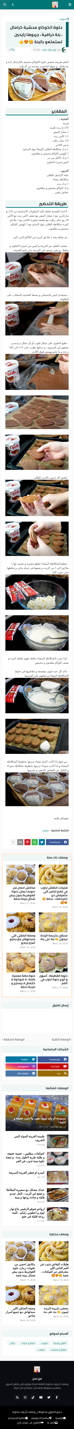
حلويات (62, 19)
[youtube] (41, 1397)
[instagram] (25, 1397)
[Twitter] (42, 842)
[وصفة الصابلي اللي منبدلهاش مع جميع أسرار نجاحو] (20, 922)
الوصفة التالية (61, 1039)
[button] (70, 5)
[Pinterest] (27, 842)
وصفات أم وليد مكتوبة (23, 1412)
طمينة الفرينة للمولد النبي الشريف (29, 1138)
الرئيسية (59, 1418)
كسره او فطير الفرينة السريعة (27, 1172)
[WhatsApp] (35, 842)
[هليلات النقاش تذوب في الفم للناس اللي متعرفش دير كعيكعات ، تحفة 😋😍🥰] (53, 874)
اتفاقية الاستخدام (17, 1418)
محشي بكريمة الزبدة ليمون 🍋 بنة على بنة (54, 937)
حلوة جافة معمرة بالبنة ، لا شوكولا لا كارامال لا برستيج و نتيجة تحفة (23, 981)
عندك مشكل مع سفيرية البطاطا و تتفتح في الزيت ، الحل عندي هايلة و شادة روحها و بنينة (25, 1193)
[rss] (17, 1397)
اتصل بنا (51, 1423)
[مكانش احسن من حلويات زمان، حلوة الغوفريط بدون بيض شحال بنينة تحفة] (20, 874)
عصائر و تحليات (28, 1343)
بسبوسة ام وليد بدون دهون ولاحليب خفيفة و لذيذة (40, 1120)
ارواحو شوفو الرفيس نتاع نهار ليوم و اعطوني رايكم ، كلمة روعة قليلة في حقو (27, 1212)
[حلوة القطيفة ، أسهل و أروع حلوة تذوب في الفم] (53, 962)
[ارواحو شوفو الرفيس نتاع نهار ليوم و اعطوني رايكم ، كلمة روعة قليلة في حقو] (57, 1214)
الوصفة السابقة (14, 1039)
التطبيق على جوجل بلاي (29, 1423)
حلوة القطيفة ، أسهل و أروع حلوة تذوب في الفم (53, 979)
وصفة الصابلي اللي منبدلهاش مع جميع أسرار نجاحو (22, 939)
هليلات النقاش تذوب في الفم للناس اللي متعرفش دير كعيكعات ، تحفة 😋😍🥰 (54, 895)
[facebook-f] (57, 1397)
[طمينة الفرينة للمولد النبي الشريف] (57, 1141)
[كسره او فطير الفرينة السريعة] (57, 1178)
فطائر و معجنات (58, 1350)
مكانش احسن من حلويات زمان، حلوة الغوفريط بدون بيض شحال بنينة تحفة (22, 893)
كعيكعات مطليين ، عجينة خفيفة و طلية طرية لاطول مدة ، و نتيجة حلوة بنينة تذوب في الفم (25, 1157)
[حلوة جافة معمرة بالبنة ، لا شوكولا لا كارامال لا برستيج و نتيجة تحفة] (20, 962)
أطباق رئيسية (60, 1343)
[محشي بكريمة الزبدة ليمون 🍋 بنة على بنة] (53, 922)
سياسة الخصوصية (40, 1418)
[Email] (20, 842)
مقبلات (41, 1350)
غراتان (12, 1343)
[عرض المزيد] (13, 842)
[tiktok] (33, 1397)
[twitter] (49, 1397)
